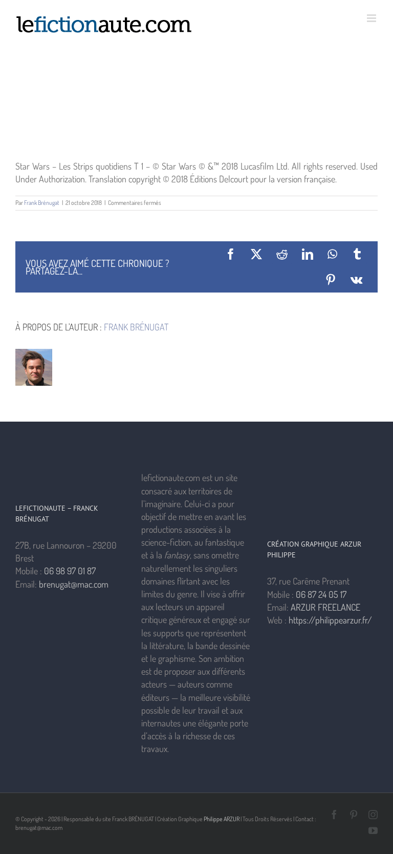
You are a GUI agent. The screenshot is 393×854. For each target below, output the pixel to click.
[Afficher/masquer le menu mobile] (372, 18)
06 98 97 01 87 (70, 570)
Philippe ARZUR (221, 819)
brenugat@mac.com (73, 584)
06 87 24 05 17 (321, 594)
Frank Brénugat (41, 202)
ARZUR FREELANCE (325, 607)
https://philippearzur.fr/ (330, 620)
